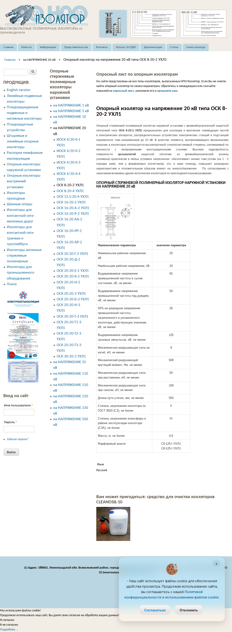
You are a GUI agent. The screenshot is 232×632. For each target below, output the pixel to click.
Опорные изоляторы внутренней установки (23, 181)
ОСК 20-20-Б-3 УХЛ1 (73, 299)
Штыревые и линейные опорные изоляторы (23, 141)
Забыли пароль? (18, 439)
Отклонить (189, 610)
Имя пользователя (18, 405)
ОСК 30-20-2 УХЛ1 (71, 356)
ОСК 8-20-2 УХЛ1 (70, 185)
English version (18, 90)
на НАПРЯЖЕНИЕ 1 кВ (71, 105)
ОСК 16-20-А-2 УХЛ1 (73, 208)
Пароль (10, 422)
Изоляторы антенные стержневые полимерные (24, 255)
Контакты (102, 47)
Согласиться (155, 610)
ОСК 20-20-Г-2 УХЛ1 (72, 254)
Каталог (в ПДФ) (126, 47)
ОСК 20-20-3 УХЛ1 (71, 294)
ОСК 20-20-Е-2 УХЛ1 (73, 271)
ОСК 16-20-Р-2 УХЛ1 (73, 214)
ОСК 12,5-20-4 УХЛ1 (73, 197)
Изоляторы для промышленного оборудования (20, 272)
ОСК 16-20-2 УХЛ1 (71, 202)
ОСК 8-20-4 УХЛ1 (70, 191)
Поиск (12, 284)
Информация (48, 47)
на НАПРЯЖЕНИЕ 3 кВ (71, 111)
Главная (8, 47)
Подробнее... (9, 629)
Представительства (76, 47)
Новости (26, 47)
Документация (153, 47)
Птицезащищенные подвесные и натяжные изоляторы (24, 113)
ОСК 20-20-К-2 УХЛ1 (73, 276)
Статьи (174, 47)
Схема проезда (195, 47)
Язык (100, 464)
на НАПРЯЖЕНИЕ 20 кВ (39, 60)
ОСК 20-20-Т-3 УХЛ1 (72, 316)
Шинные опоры (19, 204)
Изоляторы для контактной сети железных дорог (20, 215)
